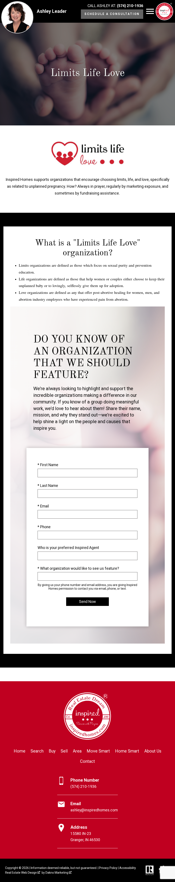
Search (37, 751)
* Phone (44, 527)
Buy (52, 751)
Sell (64, 751)
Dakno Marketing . (58, 872)
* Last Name (48, 485)
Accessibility (127, 868)
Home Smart (127, 751)
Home (19, 751)
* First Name (48, 465)
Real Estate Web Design (21, 872)
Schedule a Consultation (112, 14)
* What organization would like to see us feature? (78, 568)
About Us (152, 751)
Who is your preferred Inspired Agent (68, 548)
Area (77, 751)
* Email (43, 506)
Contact (87, 761)
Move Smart (98, 751)
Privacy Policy (108, 868)
